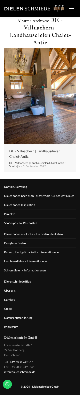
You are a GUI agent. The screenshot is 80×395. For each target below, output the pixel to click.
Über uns (10, 290)
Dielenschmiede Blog (17, 281)
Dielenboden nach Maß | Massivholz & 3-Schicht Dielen (39, 196)
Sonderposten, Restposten (20, 223)
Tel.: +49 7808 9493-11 (18, 362)
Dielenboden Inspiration (19, 205)
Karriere (9, 299)
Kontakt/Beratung (15, 186)
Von (14, 166)
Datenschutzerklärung (18, 317)
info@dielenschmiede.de (19, 372)
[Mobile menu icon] (71, 8)
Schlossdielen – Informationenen (25, 270)
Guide (8, 308)
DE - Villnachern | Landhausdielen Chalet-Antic (36, 163)
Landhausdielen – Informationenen (26, 261)
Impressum (11, 326)
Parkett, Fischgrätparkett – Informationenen (32, 252)
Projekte (9, 214)
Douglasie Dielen (15, 243)
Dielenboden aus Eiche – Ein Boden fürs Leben (33, 234)
